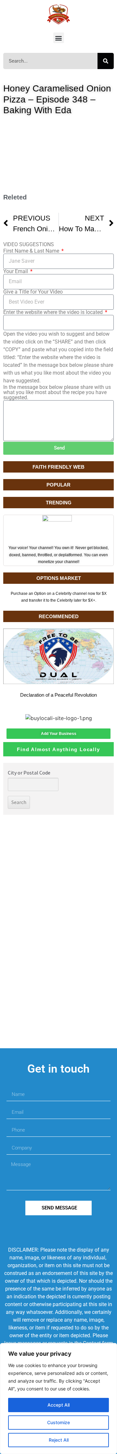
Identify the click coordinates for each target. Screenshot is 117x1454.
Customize (58, 1422)
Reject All (59, 1440)
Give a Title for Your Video (33, 291)
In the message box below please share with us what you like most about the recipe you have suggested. (57, 392)
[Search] (106, 61)
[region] (58, 1398)
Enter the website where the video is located (53, 312)
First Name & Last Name (31, 251)
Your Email (16, 271)
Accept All (58, 1405)
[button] (58, 37)
